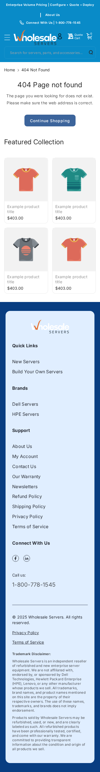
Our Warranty (26, 476)
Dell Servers (25, 404)
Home (9, 69)
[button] (9, 37)
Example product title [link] (23, 209)
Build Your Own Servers (37, 371)
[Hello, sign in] (59, 36)
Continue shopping (50, 120)
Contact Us (24, 466)
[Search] (89, 52)
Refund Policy (27, 496)
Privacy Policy (27, 516)
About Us (52, 15)
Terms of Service (30, 526)
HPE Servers (25, 414)
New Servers (25, 361)
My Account (25, 456)
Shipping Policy (29, 506)
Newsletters (25, 486)
